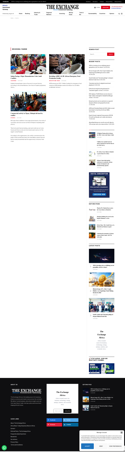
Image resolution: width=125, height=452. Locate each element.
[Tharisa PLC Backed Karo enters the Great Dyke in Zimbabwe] (92, 210)
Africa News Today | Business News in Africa (23, 425)
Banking (27, 13)
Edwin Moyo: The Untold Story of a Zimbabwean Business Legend (105, 226)
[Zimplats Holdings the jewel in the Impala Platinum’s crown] (92, 218)
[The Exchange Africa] (62, 7)
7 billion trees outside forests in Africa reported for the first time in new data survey (105, 143)
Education (95, 1)
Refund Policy (118, 1)
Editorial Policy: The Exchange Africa (20, 431)
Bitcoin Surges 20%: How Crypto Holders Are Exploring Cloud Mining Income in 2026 (103, 291)
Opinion (111, 13)
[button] (121, 432)
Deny (101, 446)
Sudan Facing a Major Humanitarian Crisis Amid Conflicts (26, 77)
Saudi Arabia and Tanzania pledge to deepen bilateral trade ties (103, 315)
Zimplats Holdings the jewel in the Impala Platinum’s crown (105, 217)
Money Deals (71, 13)
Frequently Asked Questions (18, 434)
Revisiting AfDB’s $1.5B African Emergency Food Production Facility (64, 77)
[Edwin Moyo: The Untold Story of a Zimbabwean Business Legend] (92, 227)
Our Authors (14, 439)
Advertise (88, 1)
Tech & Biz (81, 13)
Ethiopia (13, 117)
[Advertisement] (62, 33)
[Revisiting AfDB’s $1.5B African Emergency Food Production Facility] (67, 64)
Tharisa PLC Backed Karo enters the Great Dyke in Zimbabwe (105, 209)
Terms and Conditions (17, 444)
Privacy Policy (109, 1)
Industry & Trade (37, 13)
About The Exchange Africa (18, 423)
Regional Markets (49, 13)
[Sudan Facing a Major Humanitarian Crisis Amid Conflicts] (28, 64)
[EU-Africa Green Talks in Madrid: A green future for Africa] (92, 154)
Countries (102, 13)
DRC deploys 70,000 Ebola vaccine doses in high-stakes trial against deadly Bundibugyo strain (101, 95)
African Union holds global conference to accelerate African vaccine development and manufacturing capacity (104, 163)
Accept (87, 446)
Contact (102, 1)
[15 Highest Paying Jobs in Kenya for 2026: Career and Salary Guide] (92, 135)
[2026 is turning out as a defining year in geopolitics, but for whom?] (101, 256)
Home (20, 13)
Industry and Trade (54, 80)
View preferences (115, 446)
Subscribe (106, 7)
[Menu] (121, 14)
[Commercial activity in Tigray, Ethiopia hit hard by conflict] (28, 101)
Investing (62, 13)
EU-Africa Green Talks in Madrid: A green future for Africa (105, 152)
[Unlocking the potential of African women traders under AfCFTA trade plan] (92, 235)
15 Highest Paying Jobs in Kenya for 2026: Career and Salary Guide (105, 134)
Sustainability (92, 13)
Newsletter (14, 436)
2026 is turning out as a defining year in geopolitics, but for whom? (28, 1)
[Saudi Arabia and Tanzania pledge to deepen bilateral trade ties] (101, 305)
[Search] (119, 14)
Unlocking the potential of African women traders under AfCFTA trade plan (105, 235)
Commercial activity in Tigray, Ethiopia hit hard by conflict (27, 114)
